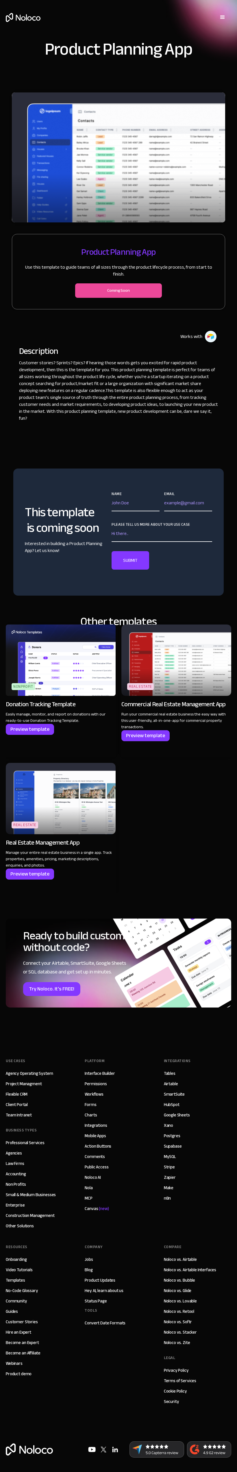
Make (168, 1188)
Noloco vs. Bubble (179, 1280)
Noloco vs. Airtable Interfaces (190, 1270)
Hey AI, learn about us (104, 1290)
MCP (88, 1198)
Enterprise (15, 1205)
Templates (15, 1280)
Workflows (94, 1094)
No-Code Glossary (22, 1290)
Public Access (96, 1167)
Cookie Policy (175, 1391)
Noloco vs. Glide (178, 1290)
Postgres (172, 1136)
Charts (91, 1115)
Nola (88, 1188)
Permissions (96, 1084)
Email (169, 493)
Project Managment (24, 1084)
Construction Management (30, 1215)
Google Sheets (177, 1115)
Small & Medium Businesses (31, 1194)
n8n (167, 1198)
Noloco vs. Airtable (180, 1259)
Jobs (89, 1259)
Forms (90, 1104)
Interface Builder (100, 1073)
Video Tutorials (19, 1270)
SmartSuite (174, 1094)
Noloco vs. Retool (179, 1311)
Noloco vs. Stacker (180, 1332)
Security (171, 1401)
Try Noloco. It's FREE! (51, 989)
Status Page (96, 1301)
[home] (23, 17)
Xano (168, 1125)
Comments (95, 1156)
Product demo (19, 1374)
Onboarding (16, 1259)
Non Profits (16, 1184)
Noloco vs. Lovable (180, 1301)
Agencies (14, 1153)
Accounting (16, 1174)
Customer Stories (22, 1322)
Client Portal (17, 1104)
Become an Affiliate (23, 1353)
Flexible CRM (16, 1094)
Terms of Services (180, 1380)
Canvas (97, 1208)
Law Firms (15, 1163)
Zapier (170, 1177)
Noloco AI (93, 1177)
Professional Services (25, 1142)
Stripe (169, 1167)
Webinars (14, 1363)
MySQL (170, 1156)
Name (117, 493)
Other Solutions (20, 1226)
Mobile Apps (95, 1136)
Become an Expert (22, 1342)
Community (16, 1301)
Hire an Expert (18, 1332)
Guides (12, 1311)
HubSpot (171, 1104)
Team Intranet (19, 1115)
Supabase (173, 1146)
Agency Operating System (29, 1073)
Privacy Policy (176, 1370)
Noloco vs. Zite (177, 1342)
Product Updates (100, 1280)
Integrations (96, 1125)
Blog (88, 1270)
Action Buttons (98, 1146)
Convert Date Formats (105, 1323)
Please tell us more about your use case (151, 524)
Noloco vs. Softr (178, 1322)
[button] (222, 17)
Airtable (171, 1084)
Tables (169, 1073)
